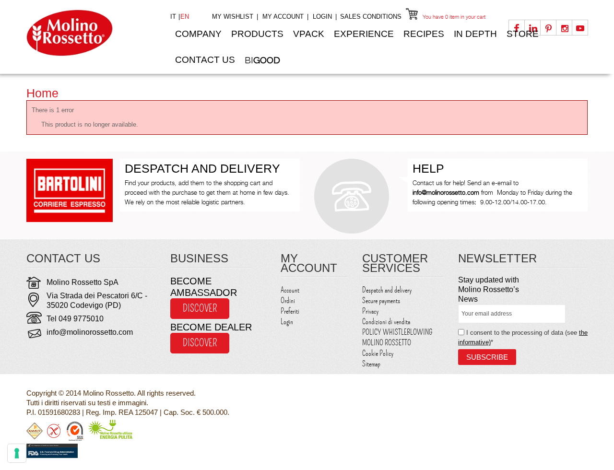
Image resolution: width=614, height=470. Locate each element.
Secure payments (381, 301)
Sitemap (371, 364)
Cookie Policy (377, 353)
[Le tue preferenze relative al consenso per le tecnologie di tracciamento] (17, 453)
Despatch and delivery (387, 290)
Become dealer (211, 327)
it (174, 16)
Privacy (370, 311)
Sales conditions (370, 16)
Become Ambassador (203, 287)
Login (322, 16)
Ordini (288, 301)
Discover (200, 308)
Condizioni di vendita (386, 322)
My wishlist (232, 16)
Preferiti (290, 311)
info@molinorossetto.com (90, 332)
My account (283, 16)
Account (290, 290)
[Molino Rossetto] (91, 33)
